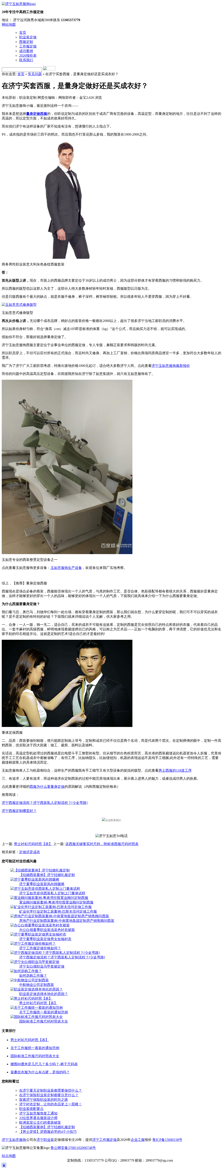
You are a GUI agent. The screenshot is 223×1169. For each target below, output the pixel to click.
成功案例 (26, 51)
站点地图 (9, 1156)
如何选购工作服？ (33, 975)
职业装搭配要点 (31, 1109)
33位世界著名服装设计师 (38, 1118)
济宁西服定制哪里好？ (19, 811)
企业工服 (138, 1140)
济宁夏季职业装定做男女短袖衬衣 (45, 939)
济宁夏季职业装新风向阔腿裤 (41, 884)
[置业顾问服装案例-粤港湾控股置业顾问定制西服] (49, 898)
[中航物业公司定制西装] (29, 980)
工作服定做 (28, 46)
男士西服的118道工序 (175, 770)
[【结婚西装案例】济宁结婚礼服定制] (40, 870)
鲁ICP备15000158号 (167, 1140)
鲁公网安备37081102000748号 (73, 1148)
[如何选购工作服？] (26, 971)
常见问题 (35, 74)
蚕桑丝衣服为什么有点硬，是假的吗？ (40, 1072)
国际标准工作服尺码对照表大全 (43, 1021)
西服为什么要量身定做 (47, 786)
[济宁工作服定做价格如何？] (33, 943)
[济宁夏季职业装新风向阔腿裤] (34, 879)
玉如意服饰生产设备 (66, 568)
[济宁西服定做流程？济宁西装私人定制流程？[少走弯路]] (55, 953)
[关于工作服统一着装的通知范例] (36, 1007)
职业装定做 (28, 37)
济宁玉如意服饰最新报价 (171, 366)
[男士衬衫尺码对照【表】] (31, 998)
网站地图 (9, 24)
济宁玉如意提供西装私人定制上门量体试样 (52, 893)
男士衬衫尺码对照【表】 (33, 844)
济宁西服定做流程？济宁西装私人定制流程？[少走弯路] (45, 803)
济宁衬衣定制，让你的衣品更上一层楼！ (50, 1104)
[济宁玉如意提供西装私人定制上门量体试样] (45, 888)
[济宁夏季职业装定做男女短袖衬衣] (38, 934)
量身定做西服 (36, 114)
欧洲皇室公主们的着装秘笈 (40, 1122)
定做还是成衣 (29, 852)
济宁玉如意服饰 (14, 1140)
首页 (22, 32)
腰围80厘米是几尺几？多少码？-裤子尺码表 (44, 1064)
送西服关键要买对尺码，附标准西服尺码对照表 (102, 844)
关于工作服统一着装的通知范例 (43, 1012)
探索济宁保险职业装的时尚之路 (43, 1099)
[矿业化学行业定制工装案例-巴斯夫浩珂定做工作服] (51, 907)
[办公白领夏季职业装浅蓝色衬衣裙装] (40, 925)
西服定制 (26, 42)
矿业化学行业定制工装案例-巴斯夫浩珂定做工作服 (58, 911)
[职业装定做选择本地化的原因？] (36, 989)
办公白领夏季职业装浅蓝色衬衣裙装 (47, 930)
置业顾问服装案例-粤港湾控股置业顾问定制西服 (56, 902)
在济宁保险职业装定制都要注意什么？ (48, 1095)
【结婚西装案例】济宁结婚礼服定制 (47, 875)
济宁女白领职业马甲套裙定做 (41, 966)
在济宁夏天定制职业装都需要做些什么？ (50, 1090)
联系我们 (26, 60)
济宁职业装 (45, 1140)
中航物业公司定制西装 (36, 985)
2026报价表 (28, 55)
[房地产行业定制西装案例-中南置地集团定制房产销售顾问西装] (59, 916)
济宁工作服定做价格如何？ (40, 948)
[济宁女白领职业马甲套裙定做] (34, 962)
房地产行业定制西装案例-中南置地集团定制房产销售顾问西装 (66, 920)
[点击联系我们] (111, 820)
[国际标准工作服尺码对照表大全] (36, 1017)
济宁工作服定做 (104, 1140)
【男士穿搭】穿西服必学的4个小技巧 (48, 1131)
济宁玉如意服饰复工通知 (38, 1113)
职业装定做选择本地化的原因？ (43, 994)
